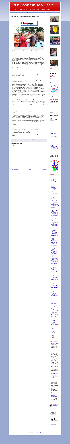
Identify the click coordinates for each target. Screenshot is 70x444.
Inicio (30, 169)
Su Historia (19, 12)
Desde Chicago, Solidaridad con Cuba (54, 227)
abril (52, 330)
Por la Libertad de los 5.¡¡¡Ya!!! (32, 5)
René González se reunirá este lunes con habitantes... (54, 304)
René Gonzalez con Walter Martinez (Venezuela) (54, 269)
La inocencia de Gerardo (54, 198)
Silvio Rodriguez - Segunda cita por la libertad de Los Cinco (54, 366)
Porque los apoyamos (26, 12)
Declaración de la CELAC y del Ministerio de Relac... (55, 296)
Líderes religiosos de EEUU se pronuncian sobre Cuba (54, 239)
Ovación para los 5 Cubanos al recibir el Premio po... (54, 264)
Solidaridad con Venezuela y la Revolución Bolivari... (54, 246)
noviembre (53, 179)
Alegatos (32, 12)
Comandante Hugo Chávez (40, 101)
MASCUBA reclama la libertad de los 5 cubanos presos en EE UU (54, 352)
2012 (51, 336)
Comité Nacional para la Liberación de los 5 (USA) (54, 136)
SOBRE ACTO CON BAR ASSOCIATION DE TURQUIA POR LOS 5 (54, 285)
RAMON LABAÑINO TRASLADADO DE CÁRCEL (54, 294)
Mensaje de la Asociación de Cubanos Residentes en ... (55, 328)
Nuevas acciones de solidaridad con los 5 (53, 388)
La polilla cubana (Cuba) (54, 147)
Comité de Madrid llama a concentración (55, 300)
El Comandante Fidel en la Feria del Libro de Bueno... (54, 325)
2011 (51, 337)
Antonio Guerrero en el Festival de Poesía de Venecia (54, 396)
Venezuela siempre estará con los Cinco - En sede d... (54, 272)
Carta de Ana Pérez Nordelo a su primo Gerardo (54, 312)
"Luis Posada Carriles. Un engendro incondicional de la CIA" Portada (54, 415)
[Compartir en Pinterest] (34, 139)
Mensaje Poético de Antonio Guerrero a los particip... (54, 225)
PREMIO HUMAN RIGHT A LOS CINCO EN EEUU (54, 288)
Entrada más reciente (15, 169)
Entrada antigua (44, 169)
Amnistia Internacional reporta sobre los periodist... (54, 320)
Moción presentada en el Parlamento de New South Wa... (54, 211)
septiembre (53, 181)
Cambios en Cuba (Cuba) (54, 135)
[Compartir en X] (33, 139)
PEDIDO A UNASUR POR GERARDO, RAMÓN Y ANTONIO (55, 208)
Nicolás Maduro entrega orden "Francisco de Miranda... (54, 249)
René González (25, 50)
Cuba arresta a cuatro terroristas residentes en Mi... (54, 291)
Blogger (40, 432)
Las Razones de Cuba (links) (40, 12)
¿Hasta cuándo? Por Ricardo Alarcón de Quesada (54, 233)
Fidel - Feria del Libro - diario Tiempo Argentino (54, 322)
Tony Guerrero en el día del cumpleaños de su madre (54, 203)
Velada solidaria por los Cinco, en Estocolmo (54, 220)
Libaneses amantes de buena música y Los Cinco (54, 261)
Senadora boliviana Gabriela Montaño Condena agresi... (54, 253)
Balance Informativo (33, 134)
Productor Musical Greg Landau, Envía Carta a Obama (54, 256)
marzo (52, 331)
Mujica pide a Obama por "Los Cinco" (54, 241)
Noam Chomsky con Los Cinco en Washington (54, 200)
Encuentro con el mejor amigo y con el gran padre (54, 283)
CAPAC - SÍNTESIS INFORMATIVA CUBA (54, 359)
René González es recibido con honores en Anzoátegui (54, 267)
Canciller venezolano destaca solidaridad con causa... (54, 277)
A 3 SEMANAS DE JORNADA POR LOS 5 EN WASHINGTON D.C (54, 230)
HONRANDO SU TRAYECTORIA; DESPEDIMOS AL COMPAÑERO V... (54, 188)
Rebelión (52, 151)
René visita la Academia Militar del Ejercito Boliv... (54, 280)
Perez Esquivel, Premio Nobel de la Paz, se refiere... (54, 236)
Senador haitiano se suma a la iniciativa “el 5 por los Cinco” (54, 344)
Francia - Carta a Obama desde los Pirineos (54, 315)
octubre (53, 180)
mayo (52, 186)
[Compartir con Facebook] (33, 139)
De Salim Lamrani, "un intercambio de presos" (55, 251)
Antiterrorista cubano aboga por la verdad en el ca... (54, 275)
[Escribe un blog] (32, 139)
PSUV (43, 134)
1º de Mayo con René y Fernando (54, 309)
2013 (51, 335)
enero (52, 333)
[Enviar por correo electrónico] (31, 139)
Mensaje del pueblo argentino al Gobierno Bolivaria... (54, 243)
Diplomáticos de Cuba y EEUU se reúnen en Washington (54, 213)
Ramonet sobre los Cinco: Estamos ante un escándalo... (54, 218)
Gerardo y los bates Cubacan (54, 191)
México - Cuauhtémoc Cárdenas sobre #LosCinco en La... (54, 317)
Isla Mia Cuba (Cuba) (54, 146)
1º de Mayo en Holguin (54, 310)
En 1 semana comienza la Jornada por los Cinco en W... (54, 197)
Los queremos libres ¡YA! (54, 148)
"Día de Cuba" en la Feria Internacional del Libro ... (54, 307)
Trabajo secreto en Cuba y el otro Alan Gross (54, 193)
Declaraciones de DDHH (50, 12)
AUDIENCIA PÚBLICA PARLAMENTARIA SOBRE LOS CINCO (54, 259)
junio (52, 185)
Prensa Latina (53, 149)
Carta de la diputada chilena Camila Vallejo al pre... (54, 223)
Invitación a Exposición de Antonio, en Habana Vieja (55, 205)
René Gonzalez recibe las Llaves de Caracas (54, 298)
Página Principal (13, 12)
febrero (53, 332)
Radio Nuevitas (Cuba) (54, 150)
